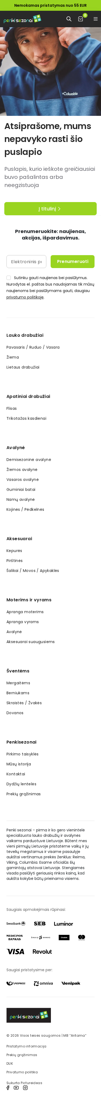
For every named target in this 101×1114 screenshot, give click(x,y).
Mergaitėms (18, 683)
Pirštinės (14, 560)
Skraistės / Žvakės (24, 703)
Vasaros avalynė (22, 479)
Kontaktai (15, 774)
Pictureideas (31, 1083)
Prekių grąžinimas (23, 794)
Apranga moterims (25, 612)
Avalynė (15, 448)
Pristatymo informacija (26, 1046)
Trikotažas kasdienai (26, 418)
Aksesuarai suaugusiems (30, 641)
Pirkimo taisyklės (22, 754)
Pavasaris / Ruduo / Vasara (33, 347)
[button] (96, 19)
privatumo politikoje (25, 297)
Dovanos (15, 713)
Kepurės (14, 550)
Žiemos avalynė (22, 469)
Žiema (12, 357)
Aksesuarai (19, 539)
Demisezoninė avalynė (28, 459)
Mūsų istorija (18, 764)
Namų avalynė (20, 499)
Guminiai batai (21, 489)
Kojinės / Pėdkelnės (25, 509)
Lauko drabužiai (24, 335)
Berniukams (17, 693)
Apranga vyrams (22, 621)
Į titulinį (47, 208)
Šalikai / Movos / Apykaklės (32, 570)
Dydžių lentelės (21, 784)
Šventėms (17, 671)
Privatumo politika (22, 1072)
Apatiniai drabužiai (28, 396)
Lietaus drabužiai (23, 367)
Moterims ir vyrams (28, 600)
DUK (9, 1063)
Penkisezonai (21, 742)
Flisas (11, 408)
